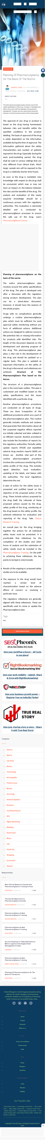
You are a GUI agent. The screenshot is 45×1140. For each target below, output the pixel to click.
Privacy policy (22, 1045)
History (9, 750)
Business (10, 805)
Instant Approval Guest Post (27, 1111)
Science (10, 866)
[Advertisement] (22, 247)
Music (9, 838)
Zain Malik (8, 890)
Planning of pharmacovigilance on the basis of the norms (20, 973)
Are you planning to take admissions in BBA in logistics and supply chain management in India (20, 944)
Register (22, 1087)
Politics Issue (12, 783)
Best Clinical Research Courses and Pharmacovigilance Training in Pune (19, 885)
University (10, 849)
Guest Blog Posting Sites (25, 1113)
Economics (11, 860)
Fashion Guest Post (33, 1109)
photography (12, 777)
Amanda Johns (16, 87)
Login (22, 1084)
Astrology (10, 794)
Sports (9, 755)
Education (8, 69)
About (22, 1016)
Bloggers (22, 1066)
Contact (22, 1020)
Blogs (22, 1063)
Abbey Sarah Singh (12, 964)
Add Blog (22, 1070)
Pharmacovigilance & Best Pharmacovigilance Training (16, 914)
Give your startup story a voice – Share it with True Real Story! (22, 729)
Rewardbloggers (17, 1123)
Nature (9, 766)
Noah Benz (9, 933)
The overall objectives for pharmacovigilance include (15, 900)
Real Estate (11, 833)
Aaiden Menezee (11, 905)
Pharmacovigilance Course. (15, 221)
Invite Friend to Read (22, 631)
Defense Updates (13, 800)
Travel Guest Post (9, 1106)
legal (22, 1049)
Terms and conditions (22, 1041)
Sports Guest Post (10, 1111)
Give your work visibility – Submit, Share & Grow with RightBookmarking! (22, 676)
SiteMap (22, 1091)
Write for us (22, 1028)
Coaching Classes (14, 811)
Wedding (10, 827)
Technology (11, 772)
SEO (8, 816)
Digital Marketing (13, 822)
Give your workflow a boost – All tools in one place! (22, 653)
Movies (9, 788)
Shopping (10, 855)
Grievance (22, 1024)
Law (8, 844)
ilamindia (8, 950)
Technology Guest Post (24, 1106)
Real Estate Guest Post (16, 1109)
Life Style (10, 761)
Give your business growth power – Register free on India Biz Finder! (22, 696)
